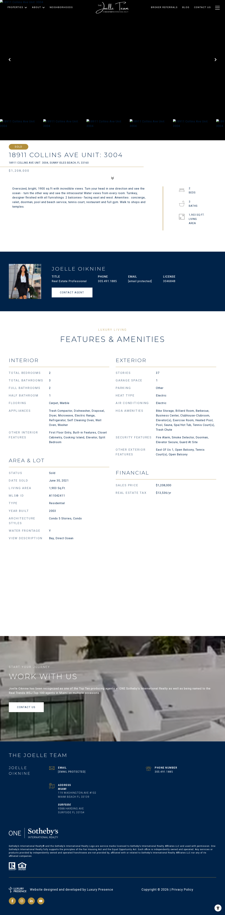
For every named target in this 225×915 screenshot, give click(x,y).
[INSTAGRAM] (21, 900)
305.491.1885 (107, 281)
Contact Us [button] (26, 707)
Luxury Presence (100, 889)
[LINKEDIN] (31, 900)
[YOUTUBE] (40, 900)
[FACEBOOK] (12, 900)
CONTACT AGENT (72, 292)
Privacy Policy (182, 889)
